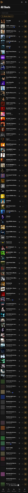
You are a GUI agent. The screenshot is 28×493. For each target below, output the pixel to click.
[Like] (19, 21)
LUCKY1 (8, 22)
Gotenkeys (8, 248)
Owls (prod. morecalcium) (12, 329)
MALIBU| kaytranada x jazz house (14, 144)
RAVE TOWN (9, 447)
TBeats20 (8, 289)
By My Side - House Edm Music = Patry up (16, 288)
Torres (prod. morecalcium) (13, 406)
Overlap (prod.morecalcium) (13, 308)
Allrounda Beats (9, 27)
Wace (7, 263)
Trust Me (8, 20)
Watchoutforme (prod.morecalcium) (15, 355)
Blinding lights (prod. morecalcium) (15, 396)
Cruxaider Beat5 (9, 305)
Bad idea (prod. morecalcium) (13, 473)
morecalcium (9, 310)
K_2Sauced (8, 83)
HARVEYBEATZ (9, 32)
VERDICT (8, 46)
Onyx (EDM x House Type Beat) (14, 221)
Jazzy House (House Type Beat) (14, 185)
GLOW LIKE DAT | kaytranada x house (15, 72)
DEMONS (8, 200)
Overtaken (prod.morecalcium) (14, 314)
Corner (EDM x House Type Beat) (14, 195)
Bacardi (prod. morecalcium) (13, 468)
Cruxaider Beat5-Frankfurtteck (14, 303)
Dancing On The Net (11, 175)
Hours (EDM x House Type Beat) (14, 190)
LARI (7, 94)
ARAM (7, 37)
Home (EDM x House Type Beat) (14, 236)
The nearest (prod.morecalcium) (14, 370)
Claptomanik (9, 58)
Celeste (8, 216)
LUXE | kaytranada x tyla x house (14, 154)
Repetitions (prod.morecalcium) (14, 437)
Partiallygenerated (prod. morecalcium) (16, 339)
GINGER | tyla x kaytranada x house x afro (16, 31)
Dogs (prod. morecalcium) (13, 344)
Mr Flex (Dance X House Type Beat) (15, 92)
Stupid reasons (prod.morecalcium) (15, 453)
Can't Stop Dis (10, 82)
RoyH (7, 176)
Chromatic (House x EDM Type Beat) (15, 67)
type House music (11, 206)
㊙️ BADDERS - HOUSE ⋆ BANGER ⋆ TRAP (16, 252)
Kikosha (8, 207)
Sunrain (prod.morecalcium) (13, 365)
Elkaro (7, 428)
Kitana (8, 298)
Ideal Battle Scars (10, 293)
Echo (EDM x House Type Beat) (14, 226)
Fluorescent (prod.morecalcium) (14, 386)
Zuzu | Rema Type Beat (12, 77)
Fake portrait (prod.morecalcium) (14, 463)
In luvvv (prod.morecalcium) (13, 380)
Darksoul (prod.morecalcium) (13, 478)
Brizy (7, 78)
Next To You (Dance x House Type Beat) (16, 97)
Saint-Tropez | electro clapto (13, 56)
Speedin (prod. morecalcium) (13, 334)
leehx (7, 202)
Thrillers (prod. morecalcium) (13, 350)
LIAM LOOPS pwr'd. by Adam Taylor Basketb (16, 140)
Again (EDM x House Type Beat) (14, 257)
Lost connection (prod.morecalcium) (15, 360)
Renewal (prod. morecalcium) (13, 401)
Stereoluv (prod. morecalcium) (14, 411)
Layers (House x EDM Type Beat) (14, 87)
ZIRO (7, 171)
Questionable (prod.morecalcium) (15, 422)
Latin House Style (10, 262)
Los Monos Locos (10, 427)
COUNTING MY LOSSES (12, 41)
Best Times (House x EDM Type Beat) (15, 51)
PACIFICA (8, 113)
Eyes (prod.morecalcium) (12, 458)
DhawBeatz (8, 269)
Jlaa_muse (8, 449)
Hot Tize (8, 217)
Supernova (9, 242)
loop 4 (7, 139)
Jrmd (7, 52)
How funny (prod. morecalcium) (14, 375)
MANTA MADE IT (9, 63)
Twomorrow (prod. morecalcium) (14, 319)
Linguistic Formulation (12, 180)
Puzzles (8, 391)
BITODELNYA (9, 300)
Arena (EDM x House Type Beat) (14, 231)
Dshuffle (8, 444)
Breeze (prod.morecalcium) (13, 432)
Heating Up (9, 283)
